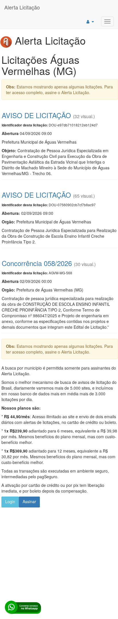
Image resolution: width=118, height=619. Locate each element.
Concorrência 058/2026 (37, 263)
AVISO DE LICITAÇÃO (36, 115)
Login (10, 501)
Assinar (29, 501)
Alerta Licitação (22, 7)
